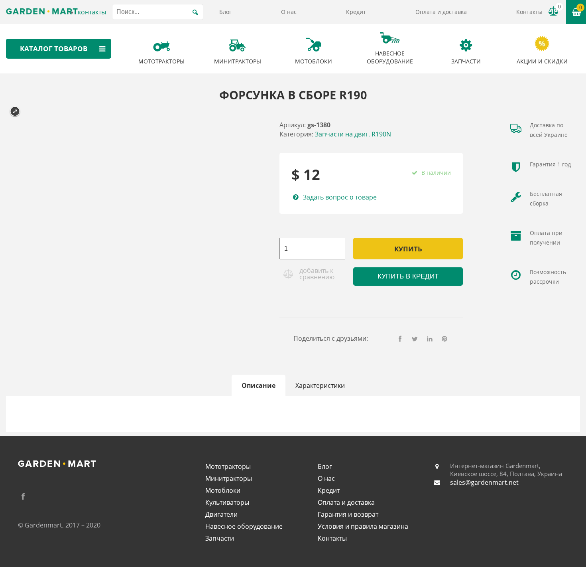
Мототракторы (228, 466)
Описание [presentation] (258, 385)
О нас (289, 12)
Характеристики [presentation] (320, 385)
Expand (15, 112)
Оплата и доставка (441, 12)
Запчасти (219, 538)
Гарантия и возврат (348, 514)
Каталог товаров (53, 48)
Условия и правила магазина (363, 526)
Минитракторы (228, 478)
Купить (408, 248)
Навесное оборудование (244, 526)
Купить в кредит (408, 276)
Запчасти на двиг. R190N (353, 134)
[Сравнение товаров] (553, 11)
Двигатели (221, 514)
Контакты (529, 12)
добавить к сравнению (316, 273)
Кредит (356, 12)
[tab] (258, 385)
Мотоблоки (222, 490)
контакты (92, 12)
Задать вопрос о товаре (340, 197)
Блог (225, 12)
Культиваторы (227, 502)
